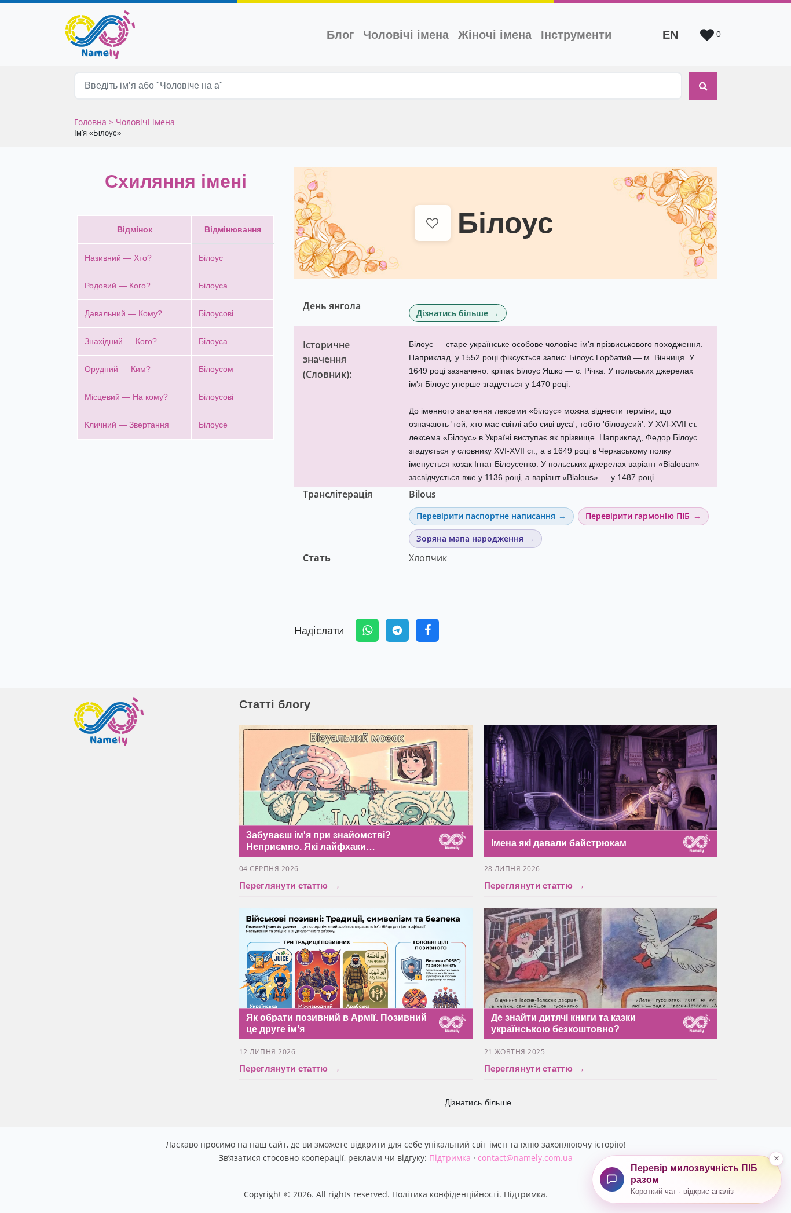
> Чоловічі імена (142, 121)
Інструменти (576, 34)
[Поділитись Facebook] (427, 630)
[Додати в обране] (433, 223)
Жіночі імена (495, 34)
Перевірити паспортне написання (485, 515)
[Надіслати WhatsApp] (367, 630)
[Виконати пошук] (703, 86)
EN (670, 34)
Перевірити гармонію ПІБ (637, 515)
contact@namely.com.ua (525, 1157)
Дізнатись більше (452, 313)
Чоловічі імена (408, 34)
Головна (91, 121)
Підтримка (450, 1157)
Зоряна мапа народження (469, 538)
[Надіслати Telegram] (397, 630)
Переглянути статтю (289, 885)
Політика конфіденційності (445, 1194)
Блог (340, 34)
